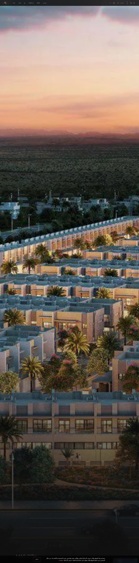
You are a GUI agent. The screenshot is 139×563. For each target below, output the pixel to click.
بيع (24, 3)
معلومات (60, 560)
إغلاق (36, 559)
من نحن (44, 3)
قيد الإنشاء (31, 3)
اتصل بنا (122, 2)
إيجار (20, 3)
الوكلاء (38, 3)
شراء (14, 3)
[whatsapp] (114, 3)
